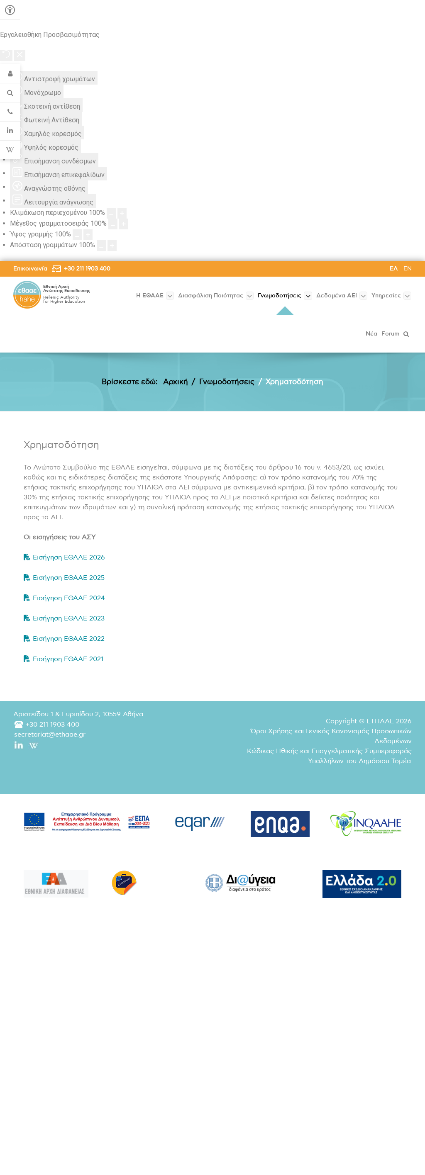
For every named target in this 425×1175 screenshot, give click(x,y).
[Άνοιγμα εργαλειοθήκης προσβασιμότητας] (10, 10)
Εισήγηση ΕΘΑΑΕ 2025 (69, 577)
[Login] (10, 73)
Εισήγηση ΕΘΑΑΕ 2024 (69, 598)
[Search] (10, 92)
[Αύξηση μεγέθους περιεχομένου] (122, 213)
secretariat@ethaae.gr (49, 734)
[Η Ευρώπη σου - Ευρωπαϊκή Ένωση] (124, 882)
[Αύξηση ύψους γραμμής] (88, 234)
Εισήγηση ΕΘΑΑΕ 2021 (68, 659)
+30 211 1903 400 (87, 268)
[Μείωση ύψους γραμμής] (77, 234)
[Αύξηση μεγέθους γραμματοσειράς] (123, 224)
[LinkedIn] (10, 131)
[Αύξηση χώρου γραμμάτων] (112, 245)
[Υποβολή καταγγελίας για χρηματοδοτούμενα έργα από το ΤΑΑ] (56, 884)
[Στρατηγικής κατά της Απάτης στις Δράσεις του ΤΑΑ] (361, 884)
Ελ (394, 268)
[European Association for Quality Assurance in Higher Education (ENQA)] (280, 824)
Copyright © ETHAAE (369, 721)
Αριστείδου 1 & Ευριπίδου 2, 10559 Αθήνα (78, 714)
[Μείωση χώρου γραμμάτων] (101, 245)
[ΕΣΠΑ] (87, 821)
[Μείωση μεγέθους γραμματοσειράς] (112, 224)
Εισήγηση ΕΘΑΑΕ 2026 (69, 557)
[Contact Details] (10, 112)
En (407, 268)
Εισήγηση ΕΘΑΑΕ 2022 (69, 638)
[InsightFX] (365, 823)
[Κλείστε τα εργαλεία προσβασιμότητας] (19, 55)
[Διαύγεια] (240, 882)
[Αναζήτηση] (406, 334)
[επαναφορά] (6, 55)
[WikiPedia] (10, 150)
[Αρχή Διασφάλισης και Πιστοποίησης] (27, 294)
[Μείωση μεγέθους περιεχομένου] (111, 213)
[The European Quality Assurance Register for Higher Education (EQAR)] (200, 821)
